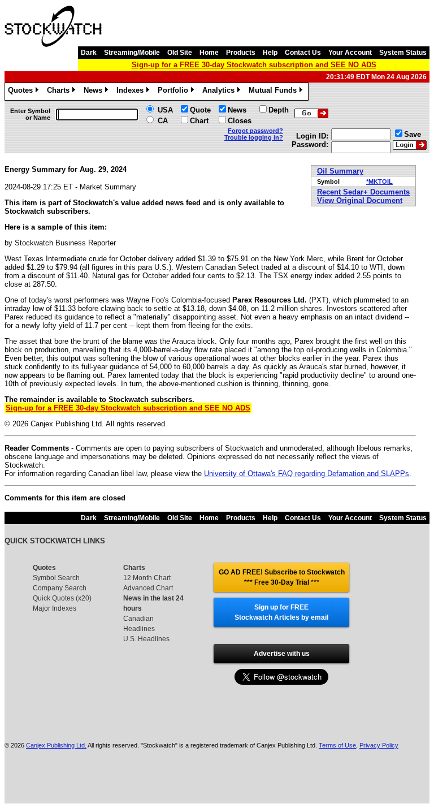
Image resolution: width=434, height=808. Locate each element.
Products (240, 53)
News (95, 92)
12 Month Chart (147, 578)
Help (270, 53)
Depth (278, 110)
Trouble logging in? (253, 137)
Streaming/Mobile (132, 53)
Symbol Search (56, 578)
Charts (60, 92)
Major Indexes (54, 608)
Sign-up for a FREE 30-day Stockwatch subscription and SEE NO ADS (254, 65)
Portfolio (175, 92)
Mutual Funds (275, 92)
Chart (199, 120)
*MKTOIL (379, 181)
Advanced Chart (148, 588)
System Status (403, 53)
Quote (200, 110)
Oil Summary (340, 171)
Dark (89, 53)
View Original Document (359, 200)
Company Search (59, 588)
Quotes (22, 92)
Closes (239, 120)
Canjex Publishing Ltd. (56, 745)
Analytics (220, 92)
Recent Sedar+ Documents (363, 192)
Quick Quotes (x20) (62, 598)
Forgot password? (255, 130)
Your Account (350, 53)
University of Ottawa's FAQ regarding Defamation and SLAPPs (306, 473)
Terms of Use (337, 745)
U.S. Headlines (146, 639)
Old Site (179, 53)
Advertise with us (282, 654)
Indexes (131, 92)
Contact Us (303, 53)
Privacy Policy (378, 745)
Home (209, 53)
